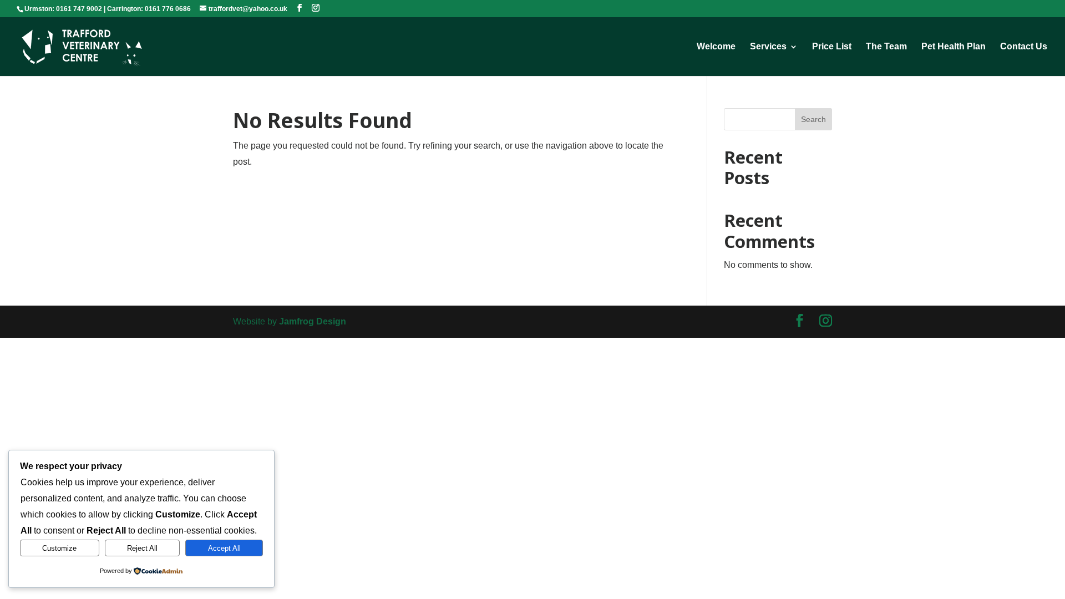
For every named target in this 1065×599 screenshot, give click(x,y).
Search (813, 119)
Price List (831, 47)
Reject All (142, 548)
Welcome (716, 47)
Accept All (224, 548)
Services (768, 47)
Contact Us (1023, 47)
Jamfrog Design (312, 321)
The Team (886, 47)
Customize (59, 548)
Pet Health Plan (953, 47)
